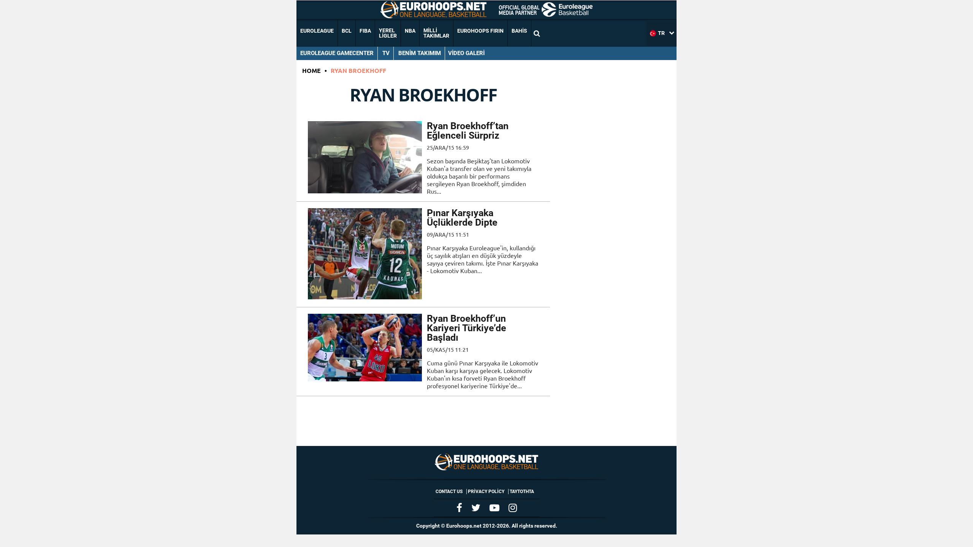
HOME (311, 70)
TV (386, 53)
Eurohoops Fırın (480, 31)
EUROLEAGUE (317, 31)
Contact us (449, 491)
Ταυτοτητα (522, 491)
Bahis (519, 31)
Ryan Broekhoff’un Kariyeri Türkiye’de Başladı (466, 328)
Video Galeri (466, 53)
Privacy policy (486, 491)
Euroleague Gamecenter (337, 53)
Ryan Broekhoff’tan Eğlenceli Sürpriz (468, 130)
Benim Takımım (419, 53)
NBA (410, 31)
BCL (347, 31)
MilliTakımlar (436, 33)
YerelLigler (388, 33)
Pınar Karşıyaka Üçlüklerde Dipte (462, 217)
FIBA (365, 31)
